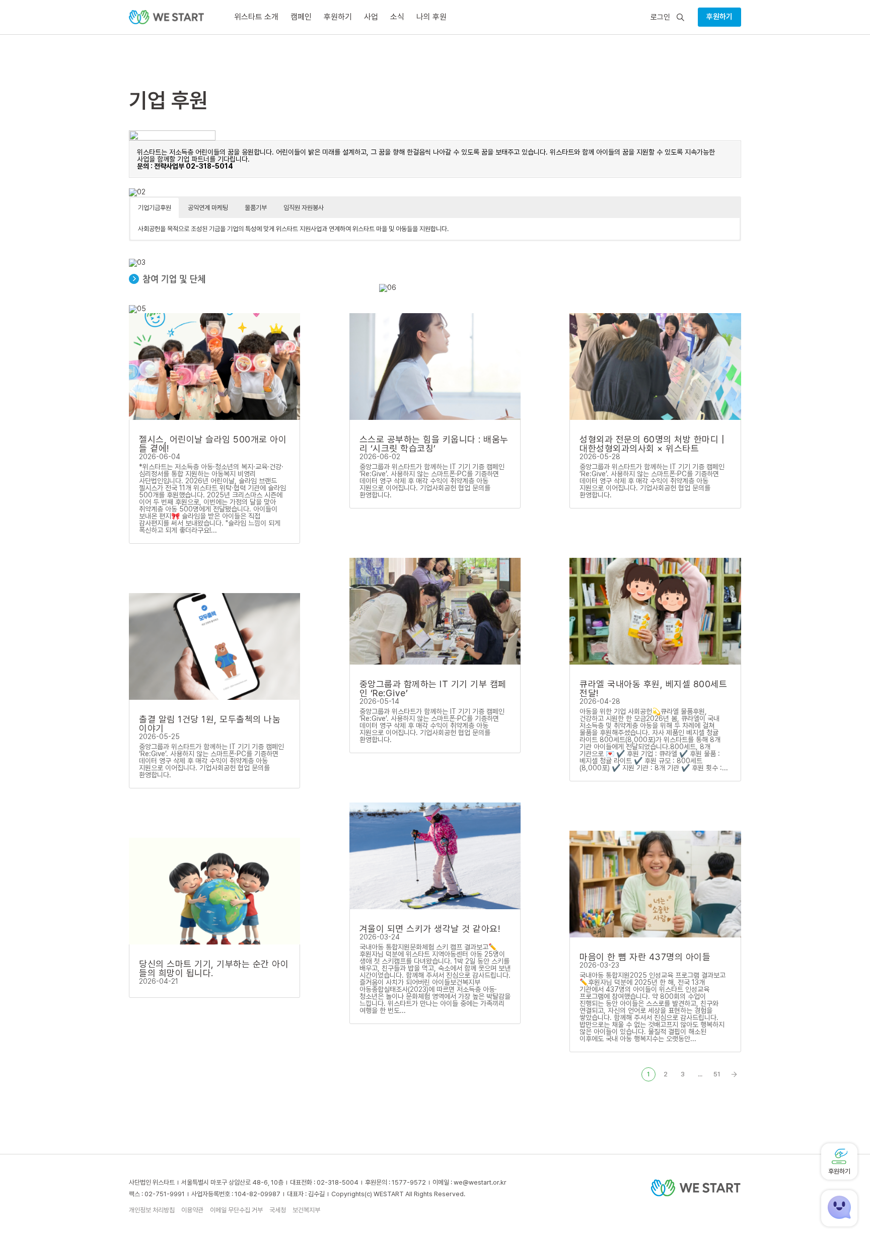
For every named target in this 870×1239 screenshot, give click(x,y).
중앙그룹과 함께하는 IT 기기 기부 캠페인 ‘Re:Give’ (432, 688)
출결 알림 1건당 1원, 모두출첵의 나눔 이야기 (209, 724)
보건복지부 (306, 1210)
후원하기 (719, 16)
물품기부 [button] (256, 207)
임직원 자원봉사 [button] (303, 207)
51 (716, 1074)
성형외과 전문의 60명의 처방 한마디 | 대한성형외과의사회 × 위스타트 (651, 444)
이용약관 (192, 1210)
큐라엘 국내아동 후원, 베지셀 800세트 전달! (653, 688)
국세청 (277, 1210)
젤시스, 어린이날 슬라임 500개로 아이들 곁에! (212, 444)
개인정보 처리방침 (152, 1210)
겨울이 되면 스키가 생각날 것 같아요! (429, 928)
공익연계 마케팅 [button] (208, 207)
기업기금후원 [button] (154, 207)
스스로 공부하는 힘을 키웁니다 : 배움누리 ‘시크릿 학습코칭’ (434, 444)
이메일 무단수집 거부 (236, 1210)
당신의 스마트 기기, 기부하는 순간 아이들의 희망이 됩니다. (213, 968)
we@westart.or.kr (480, 1182)
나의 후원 (431, 17)
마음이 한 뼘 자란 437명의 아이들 (644, 957)
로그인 (660, 17)
